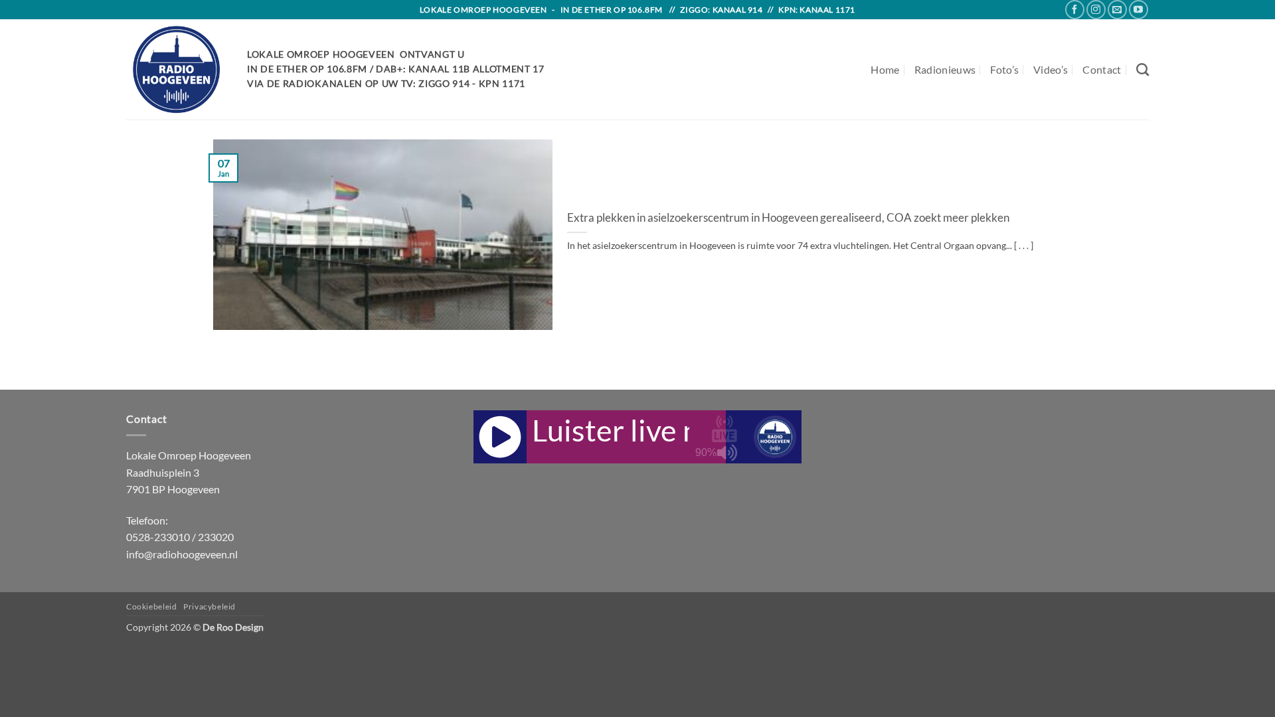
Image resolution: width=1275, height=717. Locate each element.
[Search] (1142, 69)
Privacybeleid (209, 606)
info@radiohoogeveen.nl (182, 554)
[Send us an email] (1117, 9)
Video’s (1050, 69)
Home (885, 69)
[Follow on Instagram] (1096, 9)
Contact (1101, 69)
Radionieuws (945, 69)
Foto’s (1004, 69)
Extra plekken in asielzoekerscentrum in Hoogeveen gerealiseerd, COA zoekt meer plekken (788, 217)
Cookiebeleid (151, 606)
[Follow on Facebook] (1074, 9)
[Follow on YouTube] (1138, 9)
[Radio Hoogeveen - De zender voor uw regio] (176, 69)
